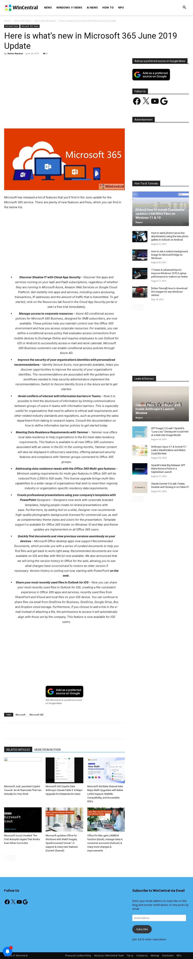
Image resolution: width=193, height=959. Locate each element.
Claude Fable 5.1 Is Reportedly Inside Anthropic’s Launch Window (158, 409)
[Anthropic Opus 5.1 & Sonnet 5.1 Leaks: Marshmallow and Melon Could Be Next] (139, 450)
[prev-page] (6, 858)
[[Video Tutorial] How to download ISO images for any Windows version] (139, 292)
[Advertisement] (64, 86)
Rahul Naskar (15, 53)
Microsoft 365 (36, 714)
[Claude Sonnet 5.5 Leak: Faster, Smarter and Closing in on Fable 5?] (139, 487)
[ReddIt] (74, 117)
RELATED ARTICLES (18, 749)
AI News (92, 7)
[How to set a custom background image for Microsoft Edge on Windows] (139, 255)
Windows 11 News (69, 7)
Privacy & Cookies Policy (78, 955)
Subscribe (142, 929)
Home (7, 20)
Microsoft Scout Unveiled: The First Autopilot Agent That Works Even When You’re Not (22, 839)
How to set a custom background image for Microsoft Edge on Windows (169, 255)
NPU (121, 7)
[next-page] (12, 858)
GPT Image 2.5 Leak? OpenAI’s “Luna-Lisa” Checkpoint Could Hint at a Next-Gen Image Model (169, 431)
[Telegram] (83, 117)
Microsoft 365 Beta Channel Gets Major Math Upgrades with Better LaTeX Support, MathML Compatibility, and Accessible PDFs (105, 794)
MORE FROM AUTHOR (47, 749)
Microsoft (20, 714)
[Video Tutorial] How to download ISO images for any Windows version (169, 291)
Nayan (139, 222)
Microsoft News (22, 20)
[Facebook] (30, 117)
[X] (39, 117)
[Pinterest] (48, 117)
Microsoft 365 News (45, 20)
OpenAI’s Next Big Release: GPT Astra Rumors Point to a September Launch (168, 468)
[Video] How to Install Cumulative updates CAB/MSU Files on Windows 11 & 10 (160, 213)
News (48, 7)
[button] (184, 8)
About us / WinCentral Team (109, 955)
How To (108, 7)
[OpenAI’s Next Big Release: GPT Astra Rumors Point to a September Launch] (139, 469)
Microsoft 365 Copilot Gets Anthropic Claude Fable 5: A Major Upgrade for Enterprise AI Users (64, 790)
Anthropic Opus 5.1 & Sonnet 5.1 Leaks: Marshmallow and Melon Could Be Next (168, 450)
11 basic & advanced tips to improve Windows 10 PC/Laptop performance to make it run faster (169, 273)
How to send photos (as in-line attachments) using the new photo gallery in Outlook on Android (169, 236)
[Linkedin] (65, 117)
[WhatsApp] (57, 117)
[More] (92, 117)
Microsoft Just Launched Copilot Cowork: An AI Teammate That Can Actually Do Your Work (22, 790)
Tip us (130, 955)
